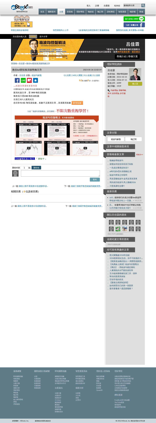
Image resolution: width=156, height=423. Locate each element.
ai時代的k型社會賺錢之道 (121, 171)
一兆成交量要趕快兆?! (119, 167)
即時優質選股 (80, 379)
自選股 (107, 5)
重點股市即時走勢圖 (62, 381)
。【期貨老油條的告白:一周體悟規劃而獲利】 (127, 261)
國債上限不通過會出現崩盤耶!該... (33, 186)
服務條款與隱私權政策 (43, 421)
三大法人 (58, 400)
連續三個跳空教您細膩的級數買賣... (86, 186)
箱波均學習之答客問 (118, 175)
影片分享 (43, 36)
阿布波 (98, 383)
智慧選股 (16, 379)
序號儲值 (16, 404)
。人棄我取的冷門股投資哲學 (120, 270)
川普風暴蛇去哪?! (117, 186)
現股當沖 (58, 398)
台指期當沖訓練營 (121, 388)
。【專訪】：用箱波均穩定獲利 (121, 267)
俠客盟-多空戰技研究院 (123, 381)
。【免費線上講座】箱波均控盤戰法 (123, 264)
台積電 (78, 393)
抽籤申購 (58, 409)
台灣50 (78, 400)
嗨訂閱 (133, 139)
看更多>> (139, 155)
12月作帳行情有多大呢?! (120, 208)
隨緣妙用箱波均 (116, 160)
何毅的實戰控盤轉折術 (122, 376)
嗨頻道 (15, 392)
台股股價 (37, 379)
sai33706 (111, 197)
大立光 (78, 395)
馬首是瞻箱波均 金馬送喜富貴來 (123, 178)
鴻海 (77, 398)
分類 (35, 376)
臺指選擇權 (59, 407)
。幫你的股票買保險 (116, 276)
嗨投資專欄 (100, 376)
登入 (89, 5)
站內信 (117, 5)
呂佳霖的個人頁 (19, 36)
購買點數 (77, 103)
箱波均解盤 (116, 139)
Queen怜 (99, 390)
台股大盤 (16, 383)
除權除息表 (59, 412)
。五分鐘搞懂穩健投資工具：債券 (122, 273)
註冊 (97, 5)
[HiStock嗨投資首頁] (22, 10)
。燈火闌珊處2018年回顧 (119, 255)
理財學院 (16, 390)
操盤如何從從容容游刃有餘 (121, 164)
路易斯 (98, 388)
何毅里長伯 (100, 379)
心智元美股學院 (120, 386)
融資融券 (58, 402)
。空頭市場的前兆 (115, 279)
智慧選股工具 (80, 376)
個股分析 (16, 388)
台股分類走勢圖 (60, 379)
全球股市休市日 (60, 383)
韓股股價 (37, 388)
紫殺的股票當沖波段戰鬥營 (124, 379)
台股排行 (58, 395)
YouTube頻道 (119, 402)
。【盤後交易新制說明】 (118, 282)
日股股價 (37, 386)
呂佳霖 (111, 205)
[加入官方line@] (134, 20)
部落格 (33, 36)
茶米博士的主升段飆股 (122, 383)
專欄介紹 (121, 56)
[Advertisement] (78, 21)
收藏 (29, 83)
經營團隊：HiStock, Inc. (20, 421)
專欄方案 (133, 56)
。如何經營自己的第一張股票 (120, 285)
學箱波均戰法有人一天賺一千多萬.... (121, 200)
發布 (95, 179)
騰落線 (57, 405)
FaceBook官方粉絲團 (122, 400)
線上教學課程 (18, 399)
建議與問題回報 (120, 407)
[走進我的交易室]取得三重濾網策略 (94, 30)
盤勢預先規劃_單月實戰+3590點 (130, 30)
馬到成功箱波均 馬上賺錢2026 (123, 182)
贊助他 (36, 167)
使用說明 (118, 405)
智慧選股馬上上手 (61, 30)
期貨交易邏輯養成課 (122, 390)
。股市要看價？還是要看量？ (120, 288)
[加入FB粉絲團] (134, 26)
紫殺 (97, 381)
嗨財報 (15, 397)
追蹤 (35, 83)
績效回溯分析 (80, 383)
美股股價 (37, 381)
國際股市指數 (59, 376)
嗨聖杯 (15, 381)
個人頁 (135, 83)
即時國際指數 (18, 376)
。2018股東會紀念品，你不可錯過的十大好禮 (127, 258)
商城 (15, 402)
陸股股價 (37, 383)
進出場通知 (79, 381)
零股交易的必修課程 (20, 30)
